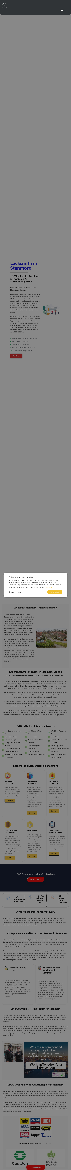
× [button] (64, 574)
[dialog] (35, 585)
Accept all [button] (55, 592)
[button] (62, 10)
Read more (48, 587)
